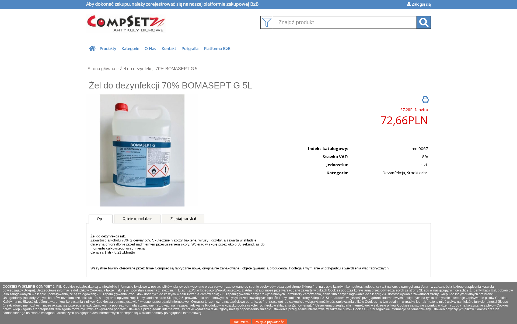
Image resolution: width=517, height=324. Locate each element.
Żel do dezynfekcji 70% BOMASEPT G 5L (160, 68)
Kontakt (169, 48)
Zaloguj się (421, 4)
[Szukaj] (424, 22)
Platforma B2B (217, 48)
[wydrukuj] (425, 99)
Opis (100, 219)
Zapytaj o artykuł (183, 219)
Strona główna (101, 68)
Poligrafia (189, 48)
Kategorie (130, 48)
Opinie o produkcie (137, 219)
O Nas (150, 48)
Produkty (108, 48)
